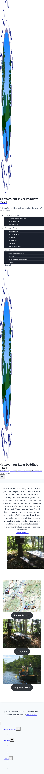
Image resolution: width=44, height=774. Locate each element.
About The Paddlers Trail (16, 253)
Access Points (13, 240)
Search (8, 265)
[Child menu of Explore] (16, 228)
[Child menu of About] (15, 250)
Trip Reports (12, 243)
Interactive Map (13, 224)
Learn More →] (22, 533)
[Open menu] (2, 476)
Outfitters (11, 262)
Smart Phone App (14, 221)
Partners (11, 256)
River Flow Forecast (15, 246)
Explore (7, 740)
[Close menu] (0, 723)
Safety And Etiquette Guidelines (18, 259)
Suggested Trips (14, 234)
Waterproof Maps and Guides (17, 218)
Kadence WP (31, 715)
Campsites (12, 237)
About (6, 759)
